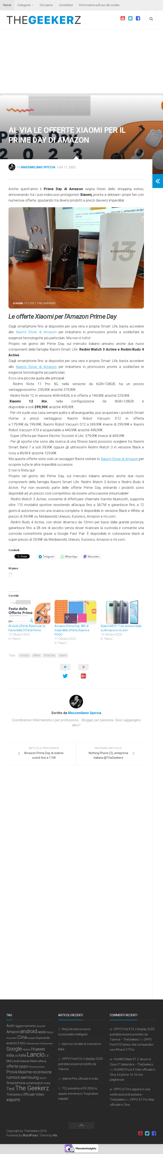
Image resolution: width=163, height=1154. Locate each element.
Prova (11, 1071)
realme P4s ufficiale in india (80, 1078)
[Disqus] (76, 827)
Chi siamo (46, 5)
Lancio (36, 1054)
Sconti (42, 1078)
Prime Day (49, 655)
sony (47, 1083)
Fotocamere (46, 1043)
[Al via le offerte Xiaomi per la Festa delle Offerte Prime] (29, 612)
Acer (10, 1025)
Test (10, 1088)
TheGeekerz (14, 1094)
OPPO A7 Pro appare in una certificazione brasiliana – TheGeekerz (130, 1094)
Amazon (24, 655)
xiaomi (63, 655)
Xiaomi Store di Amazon (36, 332)
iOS (16, 1055)
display (31, 1038)
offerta (42, 1061)
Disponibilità (43, 1038)
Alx (55, 1135)
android (28, 1031)
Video (39, 1094)
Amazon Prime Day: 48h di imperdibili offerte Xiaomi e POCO (72, 630)
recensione (42, 1072)
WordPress (30, 1135)
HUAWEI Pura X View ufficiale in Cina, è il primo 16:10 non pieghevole (132, 1074)
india (10, 1055)
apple (42, 1032)
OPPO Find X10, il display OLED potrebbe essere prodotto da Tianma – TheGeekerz (132, 1034)
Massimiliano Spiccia (38, 167)
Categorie (24, 5)
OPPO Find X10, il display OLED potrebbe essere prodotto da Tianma (80, 1064)
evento (11, 1043)
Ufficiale (29, 1094)
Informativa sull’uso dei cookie (99, 5)
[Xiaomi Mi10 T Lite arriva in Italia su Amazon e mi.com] (121, 612)
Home (7, 5)
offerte (36, 655)
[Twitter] (130, 18)
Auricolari (11, 1038)
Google (14, 1049)
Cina (22, 1037)
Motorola (25, 1061)
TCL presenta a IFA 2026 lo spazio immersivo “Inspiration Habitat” (78, 1093)
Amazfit (41, 1026)
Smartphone (15, 1083)
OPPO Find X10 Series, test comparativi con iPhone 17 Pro (131, 1044)
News (34, 1061)
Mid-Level (12, 1061)
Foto (21, 1043)
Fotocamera (32, 1043)
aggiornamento (25, 1026)
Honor (26, 1049)
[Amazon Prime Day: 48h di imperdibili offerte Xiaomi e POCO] (75, 612)
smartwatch (34, 1083)
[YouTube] (122, 18)
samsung (30, 1077)
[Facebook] (138, 18)
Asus (50, 1032)
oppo (23, 1066)
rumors (13, 1077)
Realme (25, 1072)
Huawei (38, 1049)
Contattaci (66, 5)
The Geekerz (32, 1088)
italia (22, 1055)
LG (47, 1055)
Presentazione (37, 1066)
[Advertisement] (81, 61)
